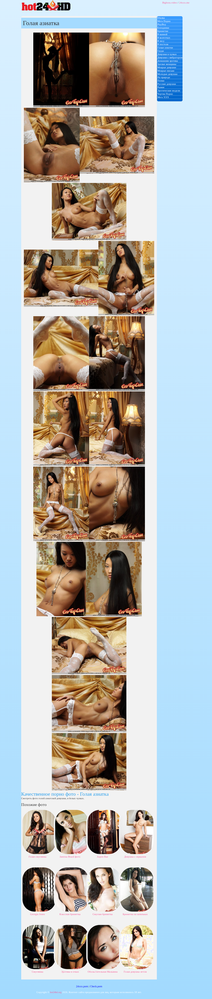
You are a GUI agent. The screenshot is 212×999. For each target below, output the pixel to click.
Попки (160, 80)
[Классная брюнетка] (72, 889)
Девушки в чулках (167, 54)
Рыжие (160, 87)
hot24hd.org (55, 992)
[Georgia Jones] (39, 889)
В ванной (162, 34)
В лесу (160, 41)
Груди (160, 51)
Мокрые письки (165, 70)
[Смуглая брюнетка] (104, 889)
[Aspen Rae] (104, 831)
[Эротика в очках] (72, 946)
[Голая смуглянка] (39, 831)
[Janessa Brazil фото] (72, 831)
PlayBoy (161, 24)
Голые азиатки (165, 47)
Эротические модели (168, 90)
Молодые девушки (167, 74)
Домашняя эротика (167, 61)
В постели (162, 44)
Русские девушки (166, 84)
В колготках (163, 37)
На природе (163, 77)
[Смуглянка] (39, 946)
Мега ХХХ (163, 97)
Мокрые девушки (166, 67)
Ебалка (161, 18)
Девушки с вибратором (170, 57)
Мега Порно (164, 21)
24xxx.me (184, 2)
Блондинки (163, 27)
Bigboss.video (169, 2)
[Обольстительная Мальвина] (104, 946)
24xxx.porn (82, 986)
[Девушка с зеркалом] (137, 831)
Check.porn (96, 986)
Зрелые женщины (166, 64)
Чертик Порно (165, 94)
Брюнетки (162, 31)
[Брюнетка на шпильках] (137, 889)
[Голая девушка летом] (137, 946)
